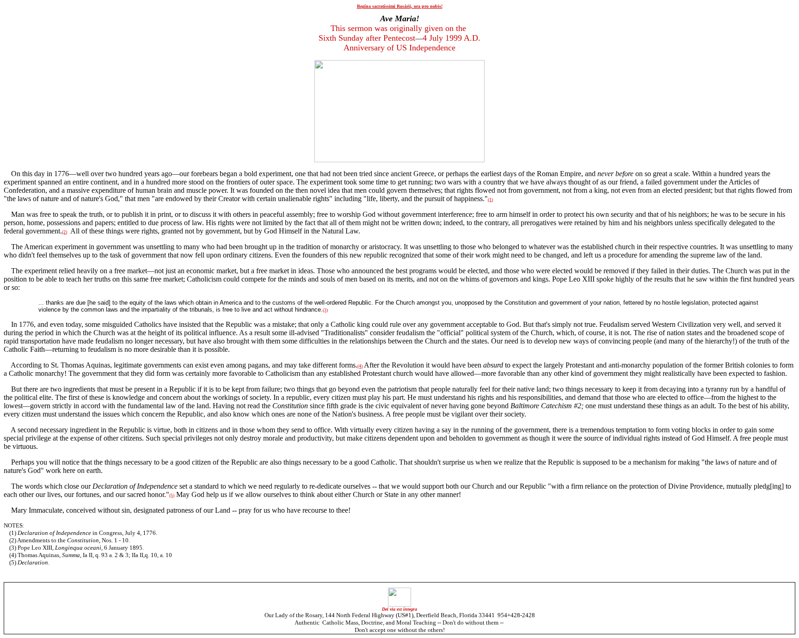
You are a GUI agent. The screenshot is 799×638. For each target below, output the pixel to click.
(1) (490, 199)
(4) (360, 365)
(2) (64, 231)
